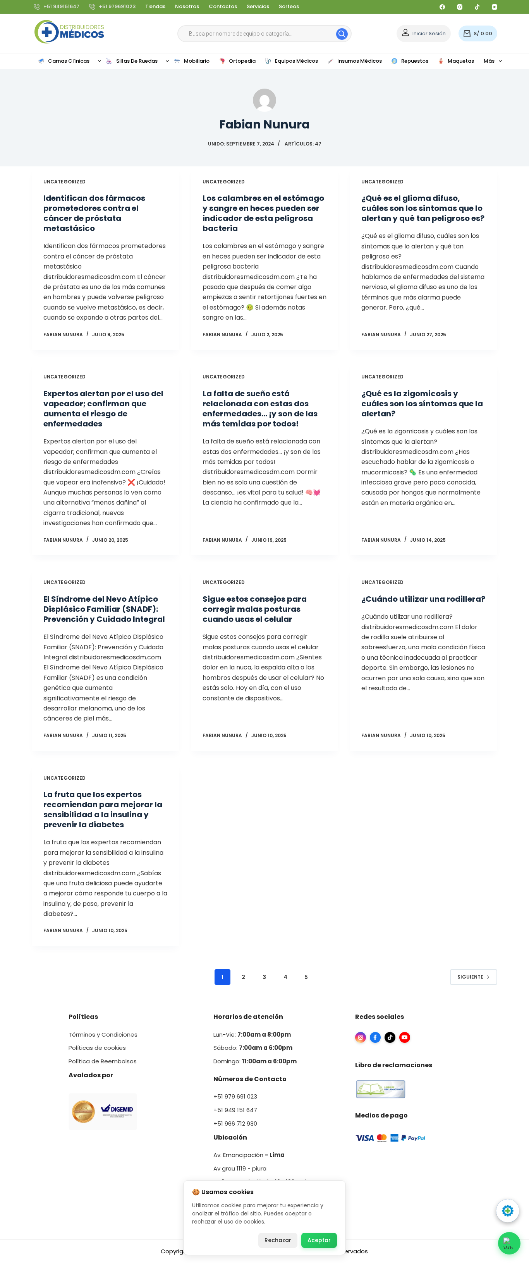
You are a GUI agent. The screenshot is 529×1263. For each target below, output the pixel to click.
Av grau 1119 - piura (239, 1168)
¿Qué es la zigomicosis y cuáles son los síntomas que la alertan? (422, 403)
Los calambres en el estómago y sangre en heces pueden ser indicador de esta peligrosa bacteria (263, 213)
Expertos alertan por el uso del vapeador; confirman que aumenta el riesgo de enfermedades (103, 408)
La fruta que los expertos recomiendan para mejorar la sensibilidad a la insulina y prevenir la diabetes (102, 809)
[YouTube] (494, 7)
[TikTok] (477, 7)
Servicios (258, 6)
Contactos (223, 6)
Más (489, 61)
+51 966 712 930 (235, 1123)
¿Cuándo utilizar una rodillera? (423, 599)
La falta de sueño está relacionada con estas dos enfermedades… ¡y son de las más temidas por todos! (260, 408)
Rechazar (277, 1240)
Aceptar (319, 1240)
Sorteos (289, 6)
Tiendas (155, 6)
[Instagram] (459, 7)
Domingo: (227, 1061)
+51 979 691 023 (235, 1096)
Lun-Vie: (252, 1034)
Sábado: (252, 1048)
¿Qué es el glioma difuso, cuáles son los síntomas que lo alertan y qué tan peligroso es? (422, 208)
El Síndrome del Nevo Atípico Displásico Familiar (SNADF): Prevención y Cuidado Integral (104, 609)
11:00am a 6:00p (266, 1061)
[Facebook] (442, 7)
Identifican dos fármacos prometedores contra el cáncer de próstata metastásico (94, 213)
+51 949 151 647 (235, 1110)
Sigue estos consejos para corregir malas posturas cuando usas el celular (255, 609)
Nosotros (187, 6)
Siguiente (470, 977)
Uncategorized (64, 181)
